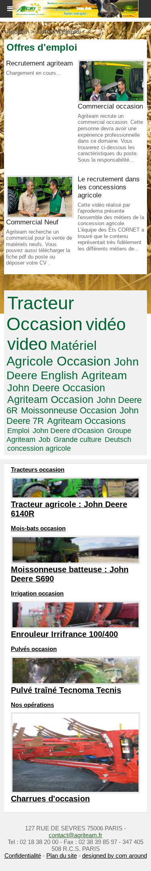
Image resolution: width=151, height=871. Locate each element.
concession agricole (39, 448)
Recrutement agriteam (39, 63)
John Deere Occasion (56, 387)
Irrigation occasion (37, 593)
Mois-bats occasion (38, 528)
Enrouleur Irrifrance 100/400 (64, 634)
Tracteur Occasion (44, 313)
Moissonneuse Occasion (68, 410)
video (27, 344)
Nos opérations (32, 704)
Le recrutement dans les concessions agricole (109, 187)
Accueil (16, 31)
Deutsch (118, 439)
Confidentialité (22, 855)
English (59, 375)
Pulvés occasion (34, 648)
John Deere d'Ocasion (68, 430)
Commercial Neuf (32, 222)
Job (44, 439)
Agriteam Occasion (50, 399)
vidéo (106, 324)
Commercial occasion (110, 106)
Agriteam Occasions (86, 421)
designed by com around (114, 855)
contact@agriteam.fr (75, 835)
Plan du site (61, 855)
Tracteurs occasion (37, 469)
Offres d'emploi (59, 31)
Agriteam (104, 375)
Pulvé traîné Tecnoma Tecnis (66, 690)
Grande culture (77, 439)
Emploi (18, 430)
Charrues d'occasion (50, 798)
